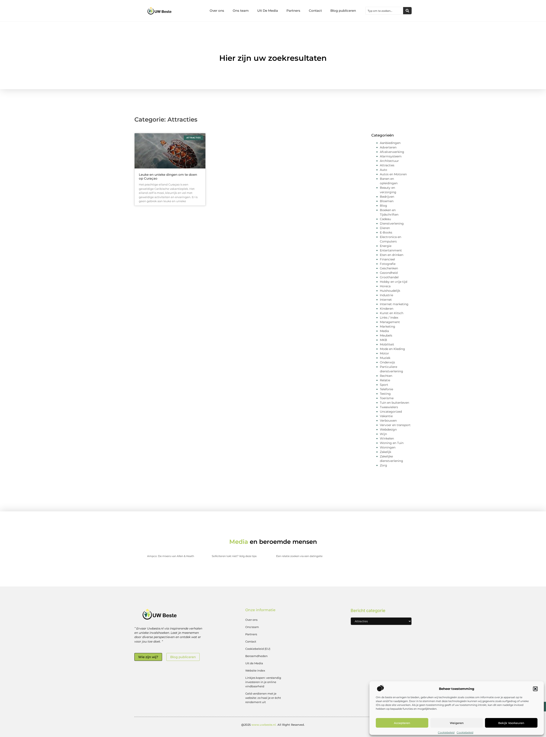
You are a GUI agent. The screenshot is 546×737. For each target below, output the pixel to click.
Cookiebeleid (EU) (257, 648)
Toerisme (387, 398)
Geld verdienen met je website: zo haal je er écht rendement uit (263, 698)
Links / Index (389, 317)
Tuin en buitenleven (394, 403)
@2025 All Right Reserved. (273, 724)
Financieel (387, 259)
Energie (385, 246)
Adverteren (388, 147)
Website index (255, 670)
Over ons (217, 11)
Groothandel (389, 277)
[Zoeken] (407, 10)
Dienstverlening (392, 223)
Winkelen (387, 438)
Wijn (383, 434)
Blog (383, 205)
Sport (384, 385)
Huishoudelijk (390, 291)
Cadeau (385, 219)
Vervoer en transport (395, 425)
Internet (386, 300)
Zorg (383, 465)
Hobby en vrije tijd (393, 282)
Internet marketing (394, 304)
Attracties (387, 165)
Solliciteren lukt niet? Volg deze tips (234, 556)
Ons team (241, 11)
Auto (383, 170)
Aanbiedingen (390, 143)
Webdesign (388, 429)
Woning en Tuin (392, 443)
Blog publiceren (343, 11)
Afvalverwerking (392, 152)
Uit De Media (267, 11)
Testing (385, 394)
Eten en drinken (391, 255)
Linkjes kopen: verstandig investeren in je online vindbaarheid (263, 682)
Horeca (385, 286)
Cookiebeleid (446, 732)
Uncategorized (391, 411)
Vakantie (386, 416)
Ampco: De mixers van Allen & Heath (170, 556)
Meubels (386, 335)
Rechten (386, 376)
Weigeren (457, 723)
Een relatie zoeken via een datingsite (299, 556)
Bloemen (387, 201)
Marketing (387, 326)
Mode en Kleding (392, 349)
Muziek (385, 358)
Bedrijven (387, 197)
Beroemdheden (256, 656)
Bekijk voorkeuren (511, 723)
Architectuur (389, 161)
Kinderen (386, 308)
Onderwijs (387, 362)
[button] (535, 689)
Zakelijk (385, 452)
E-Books (386, 232)
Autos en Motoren (393, 174)
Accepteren (402, 723)
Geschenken (389, 268)
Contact (315, 11)
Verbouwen (388, 420)
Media (384, 331)
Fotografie (387, 264)
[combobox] (384, 10)
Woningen (387, 447)
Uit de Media (254, 663)
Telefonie (386, 389)
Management (390, 322)
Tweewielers (389, 407)
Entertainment (391, 250)
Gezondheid (389, 273)
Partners (293, 11)
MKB (383, 340)
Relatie (385, 380)
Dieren (385, 228)
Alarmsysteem (391, 156)
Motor (384, 353)
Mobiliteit (387, 344)
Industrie (386, 295)
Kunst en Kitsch (391, 313)
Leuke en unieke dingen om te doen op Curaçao (168, 176)
